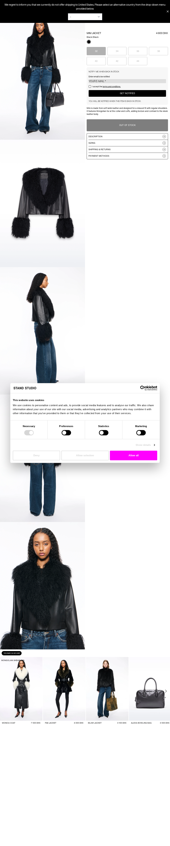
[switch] (66, 432)
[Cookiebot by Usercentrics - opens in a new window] (142, 388)
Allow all (133, 455)
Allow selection (85, 455)
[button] (89, 42)
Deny (36, 455)
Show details (143, 444)
